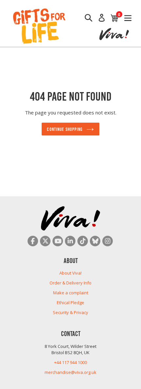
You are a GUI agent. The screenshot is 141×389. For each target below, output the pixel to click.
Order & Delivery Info (70, 283)
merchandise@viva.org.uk (70, 372)
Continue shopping (65, 129)
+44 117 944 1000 (70, 362)
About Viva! (70, 273)
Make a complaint (70, 293)
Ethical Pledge (70, 302)
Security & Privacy (70, 312)
